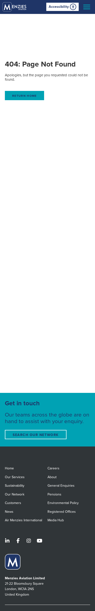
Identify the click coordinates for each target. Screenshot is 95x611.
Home (9, 468)
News (9, 512)
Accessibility (59, 7)
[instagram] (28, 541)
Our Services (15, 477)
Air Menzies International (23, 520)
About (52, 477)
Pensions (54, 494)
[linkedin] (7, 541)
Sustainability (14, 486)
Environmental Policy (63, 503)
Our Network (14, 494)
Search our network (36, 435)
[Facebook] (18, 541)
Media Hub (56, 520)
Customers (13, 503)
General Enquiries (61, 486)
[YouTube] (39, 541)
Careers (53, 468)
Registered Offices (62, 512)
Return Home (24, 95)
